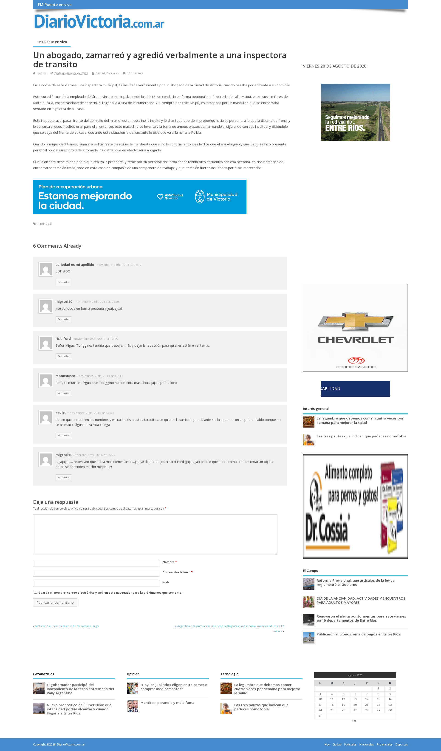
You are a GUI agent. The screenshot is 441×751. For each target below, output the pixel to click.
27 (355, 710)
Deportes (402, 744)
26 (343, 710)
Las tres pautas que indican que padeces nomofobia (361, 436)
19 (343, 705)
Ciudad (100, 73)
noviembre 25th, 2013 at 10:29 (96, 339)
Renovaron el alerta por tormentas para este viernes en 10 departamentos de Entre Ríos (361, 618)
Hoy (327, 744)
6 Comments (135, 73)
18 (332, 705)
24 (320, 710)
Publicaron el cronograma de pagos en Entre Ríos (358, 634)
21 (366, 705)
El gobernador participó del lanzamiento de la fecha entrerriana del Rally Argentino (80, 688)
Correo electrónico (178, 572)
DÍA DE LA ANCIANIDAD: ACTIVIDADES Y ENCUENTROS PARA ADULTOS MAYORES (361, 600)
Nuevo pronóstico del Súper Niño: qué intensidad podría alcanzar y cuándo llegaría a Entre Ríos (79, 709)
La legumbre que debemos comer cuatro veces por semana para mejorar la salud (360, 420)
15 (378, 699)
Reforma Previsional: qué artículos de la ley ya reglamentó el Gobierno (356, 582)
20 (355, 705)
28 (366, 710)
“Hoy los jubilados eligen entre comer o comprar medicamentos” (174, 686)
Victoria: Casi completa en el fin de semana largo (67, 626)
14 (366, 699)
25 (332, 710)
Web (166, 582)
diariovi (41, 73)
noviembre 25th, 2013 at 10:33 (101, 376)
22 (378, 705)
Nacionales (366, 744)
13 (355, 699)
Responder (63, 282)
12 (343, 699)
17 (320, 705)
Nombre (170, 562)
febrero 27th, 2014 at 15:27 (95, 455)
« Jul (353, 721)
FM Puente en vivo (55, 4)
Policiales (112, 73)
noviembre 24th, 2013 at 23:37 (119, 265)
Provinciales (385, 744)
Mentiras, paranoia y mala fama (167, 702)
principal (46, 224)
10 (320, 699)
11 (332, 699)
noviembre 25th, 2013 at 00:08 (98, 302)
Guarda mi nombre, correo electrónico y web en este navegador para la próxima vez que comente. (110, 593)
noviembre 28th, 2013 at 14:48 (92, 413)
